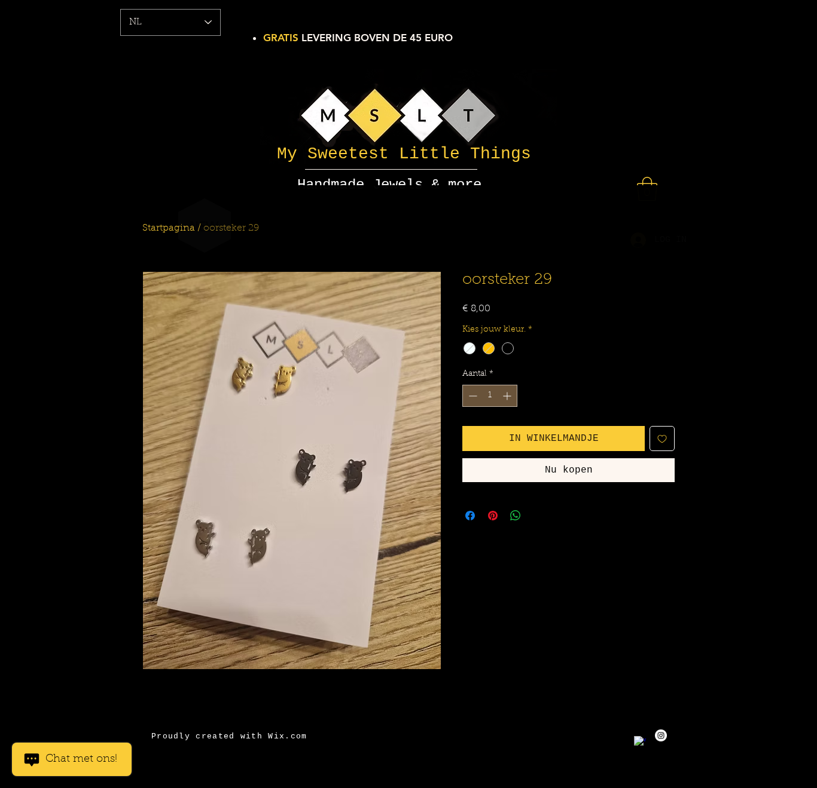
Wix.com (287, 736)
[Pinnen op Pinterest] (493, 515)
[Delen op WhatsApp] (515, 515)
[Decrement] (471, 395)
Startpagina (168, 228)
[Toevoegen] (662, 438)
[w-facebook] (640, 742)
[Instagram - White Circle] (661, 735)
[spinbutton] (490, 395)
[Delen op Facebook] (470, 515)
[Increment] (508, 395)
